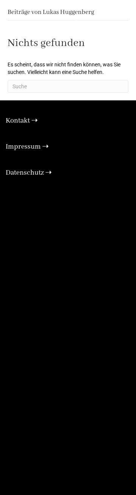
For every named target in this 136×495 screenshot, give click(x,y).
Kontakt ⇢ (22, 120)
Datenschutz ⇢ (29, 172)
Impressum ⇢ (27, 146)
